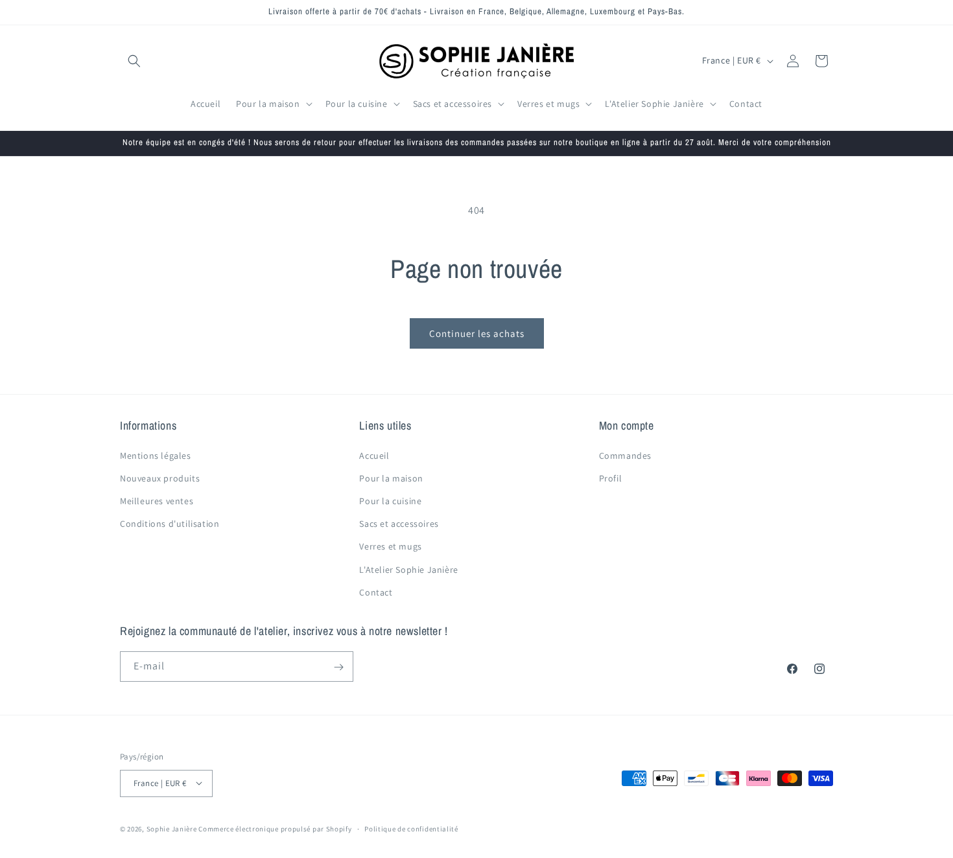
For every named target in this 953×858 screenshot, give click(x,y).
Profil (610, 478)
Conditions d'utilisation (169, 523)
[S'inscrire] (338, 667)
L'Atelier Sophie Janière (408, 569)
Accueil (374, 455)
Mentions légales (155, 455)
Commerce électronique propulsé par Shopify (274, 828)
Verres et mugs (390, 547)
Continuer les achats (476, 333)
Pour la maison (391, 478)
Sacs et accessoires (398, 523)
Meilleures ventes (156, 501)
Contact (375, 592)
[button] (134, 61)
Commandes (625, 455)
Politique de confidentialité (411, 828)
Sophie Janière (172, 828)
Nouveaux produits (160, 478)
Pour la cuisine (390, 501)
